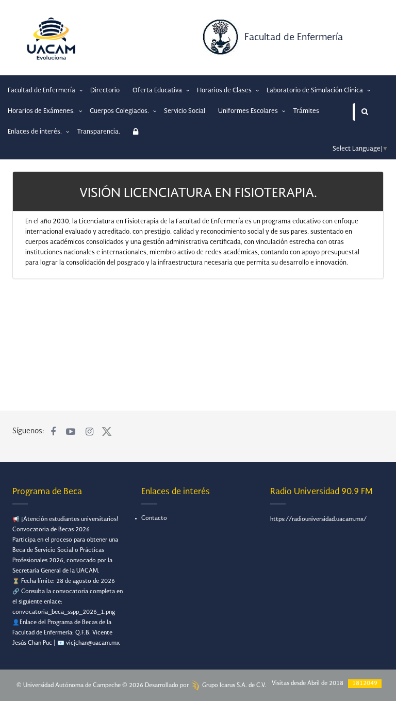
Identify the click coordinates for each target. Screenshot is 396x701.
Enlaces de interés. (35, 132)
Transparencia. (98, 132)
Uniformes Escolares (248, 111)
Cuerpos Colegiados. (120, 111)
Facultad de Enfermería (293, 37)
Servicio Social (184, 111)
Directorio (105, 91)
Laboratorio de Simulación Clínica (316, 91)
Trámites (306, 111)
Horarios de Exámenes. (42, 111)
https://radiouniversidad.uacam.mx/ (318, 520)
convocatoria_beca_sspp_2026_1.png (63, 612)
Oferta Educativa (158, 91)
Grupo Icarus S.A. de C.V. (233, 686)
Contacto (154, 518)
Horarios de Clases (225, 91)
